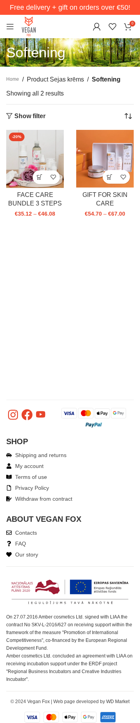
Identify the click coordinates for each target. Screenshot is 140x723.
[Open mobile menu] (10, 26)
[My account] (97, 26)
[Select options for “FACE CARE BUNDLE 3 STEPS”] (39, 177)
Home (12, 79)
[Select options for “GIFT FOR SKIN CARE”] (109, 177)
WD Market (118, 701)
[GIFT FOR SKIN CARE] (105, 159)
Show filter (30, 116)
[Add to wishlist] (53, 177)
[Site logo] (29, 26)
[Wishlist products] (112, 26)
